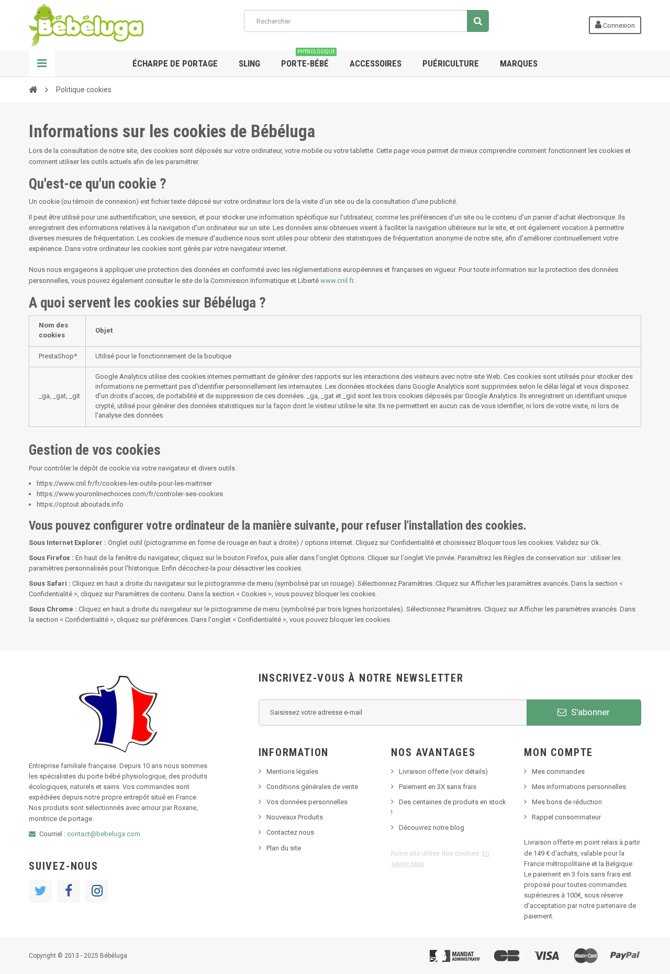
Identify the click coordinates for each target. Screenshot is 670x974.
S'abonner (589, 712)
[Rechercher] (478, 21)
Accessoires (375, 63)
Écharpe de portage (175, 63)
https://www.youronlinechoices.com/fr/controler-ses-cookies (130, 494)
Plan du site (283, 848)
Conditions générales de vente (312, 787)
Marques (519, 63)
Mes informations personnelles (579, 787)
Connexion (618, 25)
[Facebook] (68, 891)
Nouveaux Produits (294, 817)
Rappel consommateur (566, 817)
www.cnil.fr (336, 280)
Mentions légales (292, 771)
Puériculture (450, 63)
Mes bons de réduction (567, 802)
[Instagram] (96, 891)
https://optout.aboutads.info (80, 504)
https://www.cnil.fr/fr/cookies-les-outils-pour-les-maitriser (124, 483)
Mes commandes (558, 771)
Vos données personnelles (307, 802)
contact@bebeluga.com (103, 834)
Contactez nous (290, 832)
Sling (249, 63)
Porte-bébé (308, 59)
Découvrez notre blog (431, 827)
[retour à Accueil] (33, 89)
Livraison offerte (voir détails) (443, 771)
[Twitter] (40, 891)
